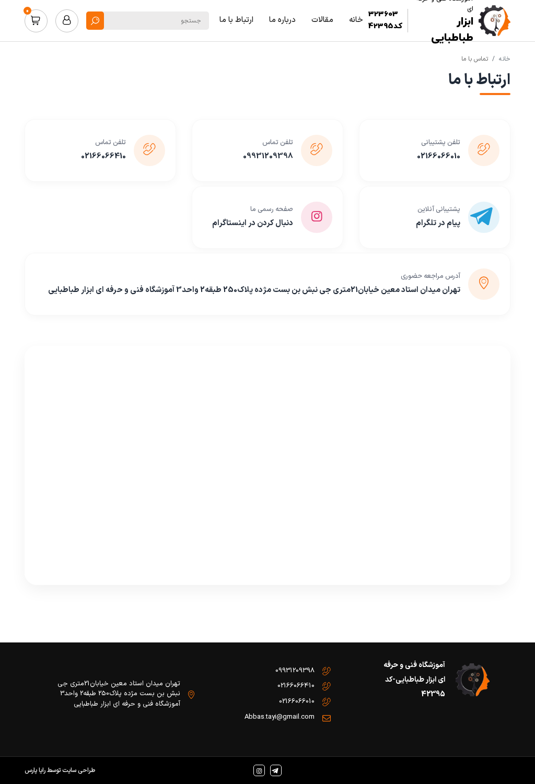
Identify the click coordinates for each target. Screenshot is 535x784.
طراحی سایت (78, 770)
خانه (504, 59)
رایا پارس (35, 770)
